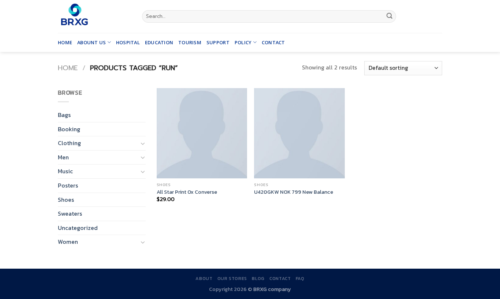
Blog (258, 278)
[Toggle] (143, 143)
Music (65, 171)
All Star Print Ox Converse (187, 192)
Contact (273, 42)
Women (68, 241)
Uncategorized (78, 227)
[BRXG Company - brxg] (94, 16)
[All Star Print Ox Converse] (202, 133)
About (203, 278)
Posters (68, 185)
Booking (69, 129)
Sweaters (70, 213)
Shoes (66, 199)
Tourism (189, 42)
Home (65, 42)
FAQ (300, 278)
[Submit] (389, 16)
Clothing (69, 143)
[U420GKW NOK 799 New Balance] (299, 133)
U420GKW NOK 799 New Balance (293, 192)
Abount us (91, 42)
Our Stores (232, 278)
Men (63, 157)
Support (218, 42)
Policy (243, 42)
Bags (64, 114)
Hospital (128, 42)
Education (159, 42)
